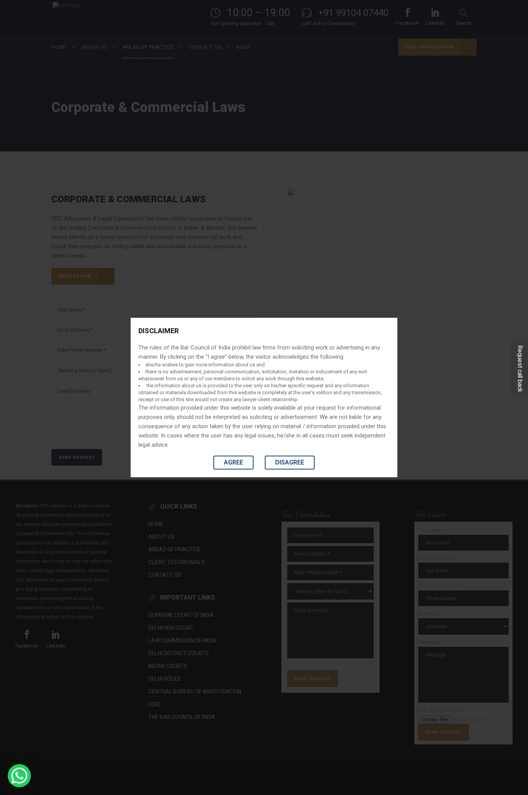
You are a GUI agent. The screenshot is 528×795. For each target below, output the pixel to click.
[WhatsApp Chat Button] (19, 775)
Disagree (289, 462)
